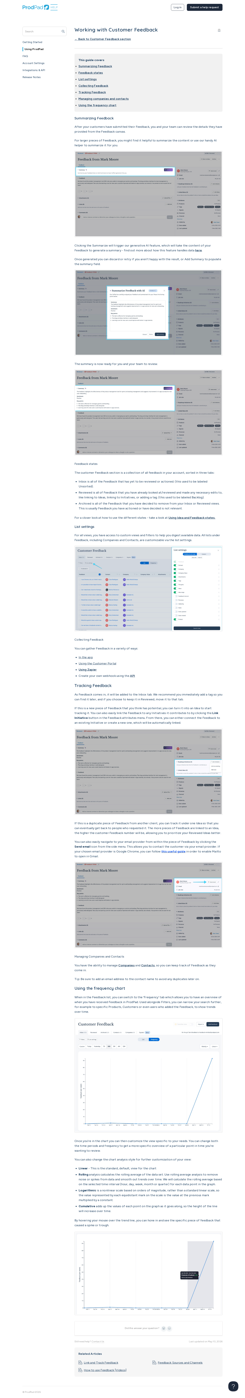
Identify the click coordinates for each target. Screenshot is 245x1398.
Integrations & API (33, 70)
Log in (178, 7)
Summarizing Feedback (95, 66)
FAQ (25, 56)
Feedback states (90, 73)
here (198, 250)
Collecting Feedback (93, 86)
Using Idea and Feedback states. (191, 518)
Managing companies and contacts (103, 99)
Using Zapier (88, 669)
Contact (204, 7)
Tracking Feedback (92, 92)
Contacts (148, 965)
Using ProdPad (34, 49)
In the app (86, 657)
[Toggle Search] (63, 31)
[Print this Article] (219, 30)
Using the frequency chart (97, 105)
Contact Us (98, 1341)
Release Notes (31, 77)
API (132, 676)
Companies (126, 965)
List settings (87, 79)
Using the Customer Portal (97, 663)
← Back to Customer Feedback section (102, 39)
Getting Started (32, 42)
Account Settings (33, 63)
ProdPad (29, 1392)
